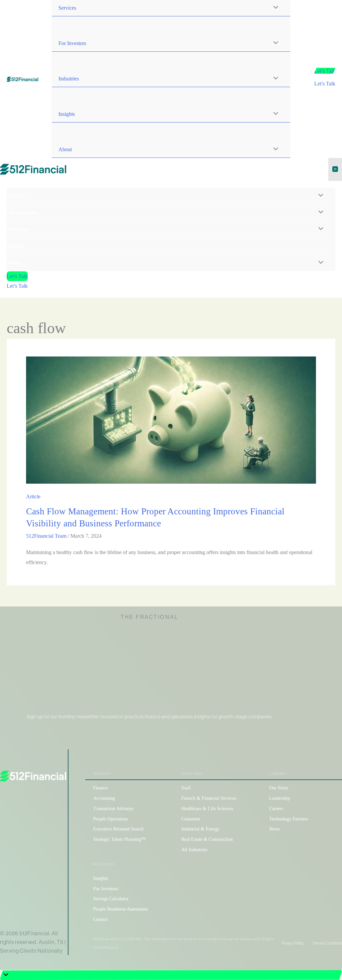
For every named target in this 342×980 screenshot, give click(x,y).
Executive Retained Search (118, 828)
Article (33, 496)
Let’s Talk (324, 83)
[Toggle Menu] (274, 43)
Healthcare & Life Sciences (207, 808)
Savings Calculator (111, 898)
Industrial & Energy (200, 828)
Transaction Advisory (113, 808)
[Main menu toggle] (335, 169)
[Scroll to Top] (171, 975)
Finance (100, 787)
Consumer (190, 818)
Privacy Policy (293, 943)
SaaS (186, 787)
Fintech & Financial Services (208, 798)
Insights (100, 878)
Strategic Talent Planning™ (119, 839)
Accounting (104, 798)
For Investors (105, 888)
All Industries (194, 849)
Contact (100, 919)
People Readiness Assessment (120, 909)
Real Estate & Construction (207, 839)
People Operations (110, 818)
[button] (324, 71)
